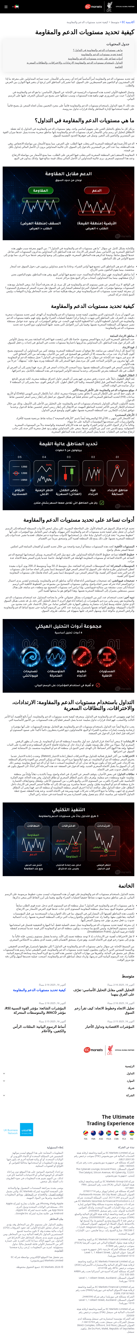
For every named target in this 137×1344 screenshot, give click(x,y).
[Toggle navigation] (6, 7)
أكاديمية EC (128, 22)
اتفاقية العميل (56, 1194)
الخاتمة (119, 67)
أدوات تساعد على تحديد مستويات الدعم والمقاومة (95, 58)
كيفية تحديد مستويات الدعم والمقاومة (102, 54)
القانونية (59, 1250)
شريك (131, 1088)
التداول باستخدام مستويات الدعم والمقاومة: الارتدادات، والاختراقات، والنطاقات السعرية (75, 62)
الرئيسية (129, 1066)
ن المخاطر (30, 1194)
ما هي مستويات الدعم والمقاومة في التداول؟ (98, 50)
